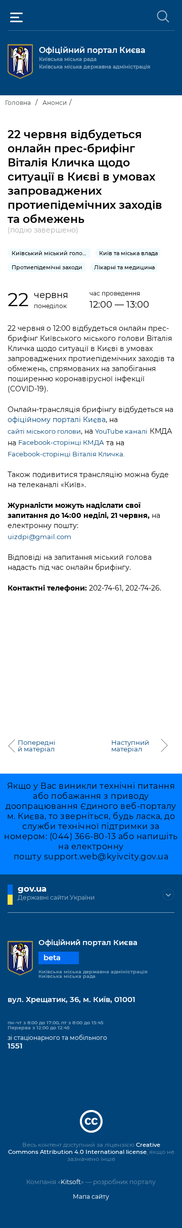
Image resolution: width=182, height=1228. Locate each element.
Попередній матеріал (37, 745)
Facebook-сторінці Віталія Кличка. (66, 454)
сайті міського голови (44, 431)
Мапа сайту (91, 1196)
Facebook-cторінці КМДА (61, 442)
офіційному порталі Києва (57, 419)
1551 (15, 1045)
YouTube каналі (121, 431)
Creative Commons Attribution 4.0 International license (84, 1148)
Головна (18, 102)
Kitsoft (71, 1182)
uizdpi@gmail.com (39, 537)
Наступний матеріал (130, 745)
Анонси (54, 102)
